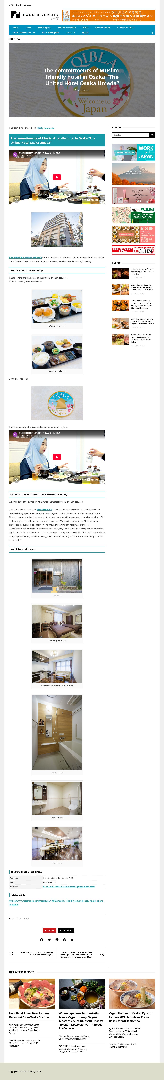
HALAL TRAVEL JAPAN (50, 32)
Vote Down (67, 930)
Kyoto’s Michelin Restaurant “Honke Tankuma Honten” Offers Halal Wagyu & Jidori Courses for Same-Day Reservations (125, 1032)
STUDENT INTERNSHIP (126, 28)
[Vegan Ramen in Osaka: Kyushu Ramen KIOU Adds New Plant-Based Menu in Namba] (132, 994)
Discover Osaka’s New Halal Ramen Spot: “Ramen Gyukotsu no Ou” (74, 1037)
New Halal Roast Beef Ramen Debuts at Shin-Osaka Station (29, 1015)
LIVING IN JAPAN (44, 28)
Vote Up (51, 930)
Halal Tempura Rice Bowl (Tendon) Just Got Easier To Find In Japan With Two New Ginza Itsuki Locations (141, 304)
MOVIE (85, 28)
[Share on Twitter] (49, 939)
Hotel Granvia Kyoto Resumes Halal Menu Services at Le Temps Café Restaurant (24, 1043)
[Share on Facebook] (41, 939)
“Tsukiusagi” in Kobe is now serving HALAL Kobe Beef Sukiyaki (36, 953)
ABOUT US (70, 32)
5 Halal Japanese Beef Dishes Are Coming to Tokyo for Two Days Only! (142, 271)
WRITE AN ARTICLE (102, 28)
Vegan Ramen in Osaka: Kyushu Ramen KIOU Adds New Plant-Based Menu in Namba (130, 1017)
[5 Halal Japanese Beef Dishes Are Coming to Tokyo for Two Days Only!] (120, 273)
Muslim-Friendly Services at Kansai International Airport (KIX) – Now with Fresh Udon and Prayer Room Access (24, 1028)
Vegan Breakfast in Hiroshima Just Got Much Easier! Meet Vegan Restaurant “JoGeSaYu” (142, 321)
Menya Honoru (44, 509)
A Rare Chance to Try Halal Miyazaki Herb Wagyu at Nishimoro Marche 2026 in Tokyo (141, 338)
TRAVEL (16, 28)
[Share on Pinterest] (64, 939)
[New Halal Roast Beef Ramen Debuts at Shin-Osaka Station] (32, 994)
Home (11, 39)
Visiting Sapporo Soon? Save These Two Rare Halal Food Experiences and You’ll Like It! (142, 287)
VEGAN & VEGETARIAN (67, 28)
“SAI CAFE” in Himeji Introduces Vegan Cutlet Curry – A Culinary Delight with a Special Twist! (73, 1049)
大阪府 (18, 918)
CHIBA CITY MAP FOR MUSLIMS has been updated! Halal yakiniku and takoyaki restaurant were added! (76, 954)
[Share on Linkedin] (72, 939)
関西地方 (27, 918)
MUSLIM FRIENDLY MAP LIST (24, 32)
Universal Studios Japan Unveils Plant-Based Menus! (123, 1045)
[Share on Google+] (57, 939)
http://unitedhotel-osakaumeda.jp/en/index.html (69, 886)
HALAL (28, 28)
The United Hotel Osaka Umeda (25, 257)
